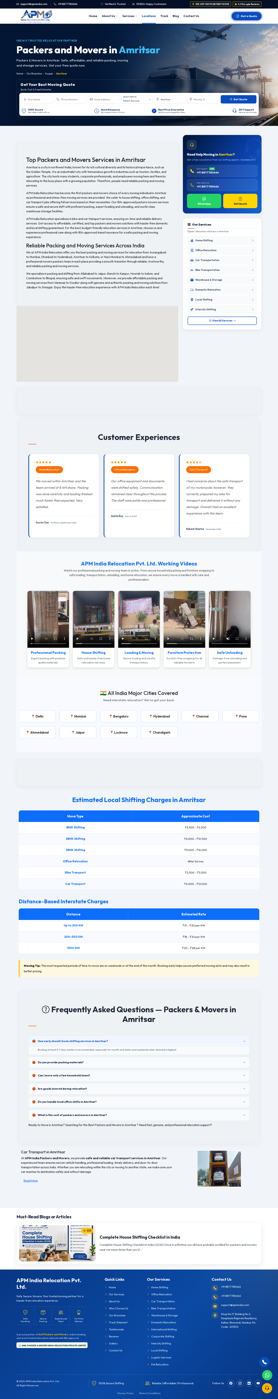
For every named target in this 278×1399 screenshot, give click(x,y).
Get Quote (240, 203)
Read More (30, 1181)
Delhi (39, 716)
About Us (108, 16)
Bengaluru (120, 716)
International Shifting (164, 1329)
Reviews (114, 1336)
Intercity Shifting (161, 1343)
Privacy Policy (126, 1393)
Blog (176, 16)
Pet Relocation (160, 1364)
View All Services (222, 320)
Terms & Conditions (150, 1393)
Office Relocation (161, 1294)
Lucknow (121, 732)
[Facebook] (231, 1383)
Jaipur (80, 732)
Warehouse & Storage (164, 1315)
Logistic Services (161, 1357)
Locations (149, 16)
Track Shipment (118, 1322)
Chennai (202, 716)
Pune (243, 716)
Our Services (116, 1294)
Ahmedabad (39, 732)
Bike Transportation (163, 1308)
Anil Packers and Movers (53, 1334)
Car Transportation (163, 1301)
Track (164, 16)
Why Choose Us (118, 1308)
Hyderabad (161, 716)
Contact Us (191, 16)
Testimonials (116, 1329)
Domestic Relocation (163, 1322)
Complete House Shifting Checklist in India (140, 1237)
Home (93, 16)
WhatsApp (204, 203)
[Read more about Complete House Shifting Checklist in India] (57, 1243)
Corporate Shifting (162, 1336)
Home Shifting (159, 1287)
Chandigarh (161, 732)
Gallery (113, 1343)
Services (128, 16)
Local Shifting (159, 1350)
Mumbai (80, 716)
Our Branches (34, 73)
